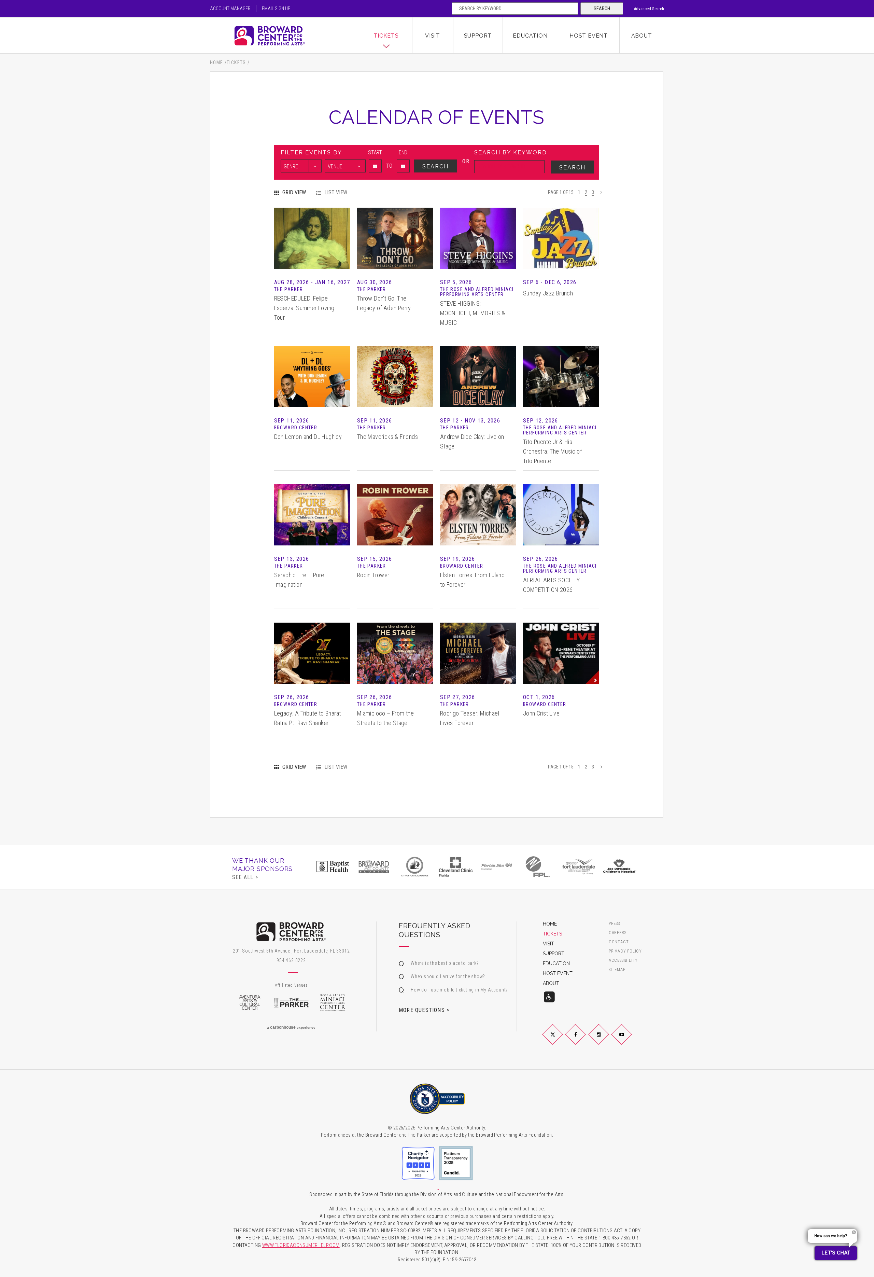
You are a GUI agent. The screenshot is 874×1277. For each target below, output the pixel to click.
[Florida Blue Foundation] (496, 867)
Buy (312, 248)
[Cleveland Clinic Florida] (455, 867)
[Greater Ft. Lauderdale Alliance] (578, 867)
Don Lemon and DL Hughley (308, 436)
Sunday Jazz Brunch (548, 293)
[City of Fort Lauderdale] (414, 867)
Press (614, 923)
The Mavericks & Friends (387, 436)
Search (602, 8)
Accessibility (623, 960)
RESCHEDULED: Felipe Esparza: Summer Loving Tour (304, 308)
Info (312, 228)
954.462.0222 (291, 960)
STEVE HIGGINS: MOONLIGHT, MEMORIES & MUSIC (472, 313)
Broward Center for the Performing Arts (285, 35)
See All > (245, 877)
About (641, 35)
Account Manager (230, 8)
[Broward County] (373, 867)
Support (478, 35)
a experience (291, 1027)
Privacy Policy (625, 951)
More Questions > (424, 1010)
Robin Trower (373, 575)
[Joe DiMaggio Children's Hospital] (619, 867)
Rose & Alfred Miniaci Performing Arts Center (332, 1002)
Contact (619, 942)
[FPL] (537, 867)
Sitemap (617, 970)
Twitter (560, 1040)
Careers (617, 933)
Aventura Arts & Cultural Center (249, 1002)
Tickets (386, 35)
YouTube (629, 1040)
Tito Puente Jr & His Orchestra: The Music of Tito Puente (552, 451)
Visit (432, 35)
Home (216, 62)
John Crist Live (541, 713)
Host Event (588, 35)
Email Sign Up (276, 8)
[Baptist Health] (332, 867)
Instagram (606, 1040)
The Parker (291, 1002)
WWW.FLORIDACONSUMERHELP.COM (301, 1245)
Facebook (583, 1040)
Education (530, 35)
